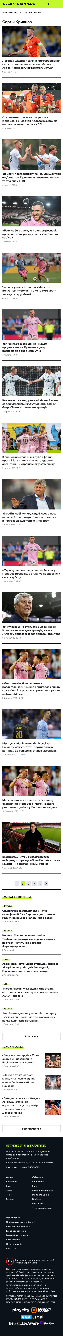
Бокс (6, 983)
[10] (46, 883)
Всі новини (31, 1036)
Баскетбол (11, 1181)
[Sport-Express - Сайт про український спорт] (17, 4)
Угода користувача (16, 1230)
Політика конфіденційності (20, 1222)
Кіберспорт (38, 1181)
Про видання (13, 1217)
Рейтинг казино (40, 1194)
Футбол (8, 905)
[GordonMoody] (41, 1310)
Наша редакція (14, 1244)
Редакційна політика (17, 1235)
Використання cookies (18, 1226)
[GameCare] (47, 1323)
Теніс (9, 1194)
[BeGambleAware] (24, 1323)
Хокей (9, 1190)
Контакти (11, 1248)
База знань (38, 1203)
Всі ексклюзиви (31, 1128)
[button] (47, 4)
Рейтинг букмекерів (42, 1190)
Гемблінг (36, 1199)
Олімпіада (37, 1177)
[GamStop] (31, 1317)
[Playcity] (21, 1310)
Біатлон (10, 1199)
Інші (6, 959)
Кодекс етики (13, 1239)
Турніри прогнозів (42, 1208)
